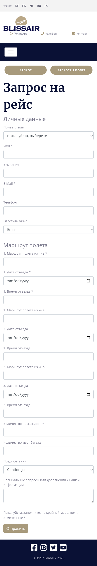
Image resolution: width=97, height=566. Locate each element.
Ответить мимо (15, 221)
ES (46, 6)
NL (32, 6)
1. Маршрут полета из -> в (25, 253)
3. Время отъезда (16, 405)
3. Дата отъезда (15, 386)
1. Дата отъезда (17, 272)
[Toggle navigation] (11, 52)
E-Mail (9, 183)
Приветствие (13, 127)
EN (24, 6)
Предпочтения (14, 461)
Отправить (15, 528)
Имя (8, 146)
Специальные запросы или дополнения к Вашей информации (41, 482)
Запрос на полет (71, 70)
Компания (11, 165)
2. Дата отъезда (15, 329)
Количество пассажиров (23, 424)
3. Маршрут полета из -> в (23, 367)
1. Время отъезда (18, 291)
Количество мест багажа (22, 442)
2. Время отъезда (16, 348)
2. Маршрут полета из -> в (23, 310)
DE (17, 6)
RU (39, 6)
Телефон (10, 202)
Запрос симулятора (25, 71)
